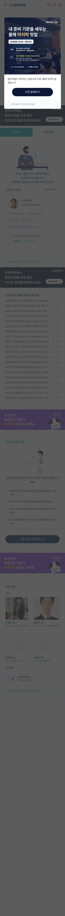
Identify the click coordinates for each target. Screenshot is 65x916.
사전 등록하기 (32, 92)
